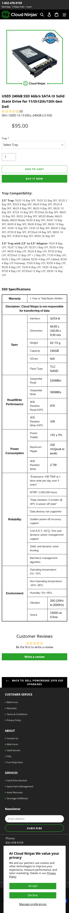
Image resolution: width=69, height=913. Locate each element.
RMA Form (12, 702)
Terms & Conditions (16, 714)
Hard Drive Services (16, 780)
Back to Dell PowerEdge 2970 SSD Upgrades (37, 682)
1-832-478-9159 (12, 3)
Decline (33, 895)
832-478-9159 (14, 842)
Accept (32, 886)
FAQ (8, 756)
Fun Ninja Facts (14, 762)
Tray (4, 138)
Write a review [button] (34, 657)
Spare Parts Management (19, 786)
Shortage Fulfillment (17, 798)
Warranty (11, 708)
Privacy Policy (13, 720)
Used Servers (13, 750)
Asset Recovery (14, 792)
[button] (10, 111)
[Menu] (64, 14)
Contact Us (12, 738)
